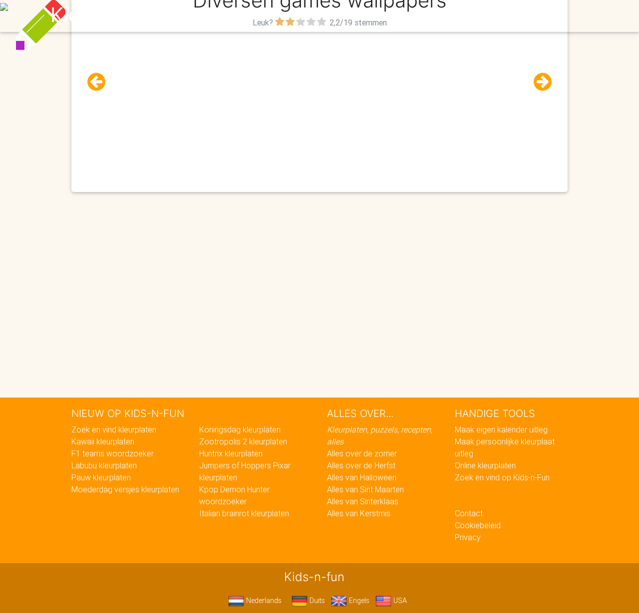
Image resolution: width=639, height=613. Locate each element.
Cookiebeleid (478, 525)
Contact (469, 513)
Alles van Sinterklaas (362, 501)
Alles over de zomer (362, 453)
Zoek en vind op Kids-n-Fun (502, 477)
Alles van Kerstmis (358, 513)
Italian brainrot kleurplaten (244, 513)
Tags (521, 16)
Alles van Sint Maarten (365, 489)
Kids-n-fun (100, 15)
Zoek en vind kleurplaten (113, 429)
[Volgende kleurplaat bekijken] (539, 82)
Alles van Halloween (361, 477)
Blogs (230, 16)
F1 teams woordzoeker (112, 453)
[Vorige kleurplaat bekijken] (100, 82)
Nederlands (263, 600)
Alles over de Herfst (361, 465)
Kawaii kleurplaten (102, 441)
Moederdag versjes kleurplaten (125, 489)
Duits (316, 600)
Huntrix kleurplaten (231, 453)
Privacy (468, 537)
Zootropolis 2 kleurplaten (243, 441)
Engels (358, 600)
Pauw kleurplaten (101, 477)
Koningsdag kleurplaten (240, 429)
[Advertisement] (319, 100)
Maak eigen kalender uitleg (501, 429)
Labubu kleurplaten (104, 465)
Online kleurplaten (485, 465)
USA (399, 600)
